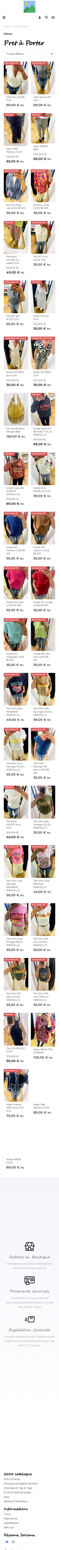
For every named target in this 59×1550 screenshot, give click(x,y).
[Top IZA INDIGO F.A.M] (16, 1029)
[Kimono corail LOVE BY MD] (43, 185)
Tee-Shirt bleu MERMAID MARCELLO (14, 711)
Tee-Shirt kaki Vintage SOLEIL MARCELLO (42, 824)
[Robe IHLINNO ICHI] (43, 353)
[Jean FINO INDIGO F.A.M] (16, 129)
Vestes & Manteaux (16, 1501)
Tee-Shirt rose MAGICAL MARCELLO (41, 883)
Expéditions (11, 1523)
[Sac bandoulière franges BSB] (16, 409)
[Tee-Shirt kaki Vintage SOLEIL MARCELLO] (43, 802)
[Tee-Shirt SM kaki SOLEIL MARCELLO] (16, 974)
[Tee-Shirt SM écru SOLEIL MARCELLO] (43, 919)
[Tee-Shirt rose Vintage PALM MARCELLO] (16, 919)
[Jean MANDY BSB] (43, 128)
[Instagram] (13, 1542)
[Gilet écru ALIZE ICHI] (16, 78)
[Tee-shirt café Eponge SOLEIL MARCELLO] (43, 689)
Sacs (6, 1496)
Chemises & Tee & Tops (18, 1488)
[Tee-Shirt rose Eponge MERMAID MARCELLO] (16, 861)
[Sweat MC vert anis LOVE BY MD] (43, 634)
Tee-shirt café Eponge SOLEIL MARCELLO (42, 711)
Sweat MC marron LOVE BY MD (41, 550)
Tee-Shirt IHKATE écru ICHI (13, 824)
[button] (4, 17)
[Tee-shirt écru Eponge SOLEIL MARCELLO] (16, 744)
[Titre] (29, 7)
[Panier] (53, 17)
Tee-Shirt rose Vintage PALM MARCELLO (14, 942)
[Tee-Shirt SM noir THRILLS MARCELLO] (43, 974)
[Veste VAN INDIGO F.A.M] (43, 1085)
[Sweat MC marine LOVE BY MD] (16, 528)
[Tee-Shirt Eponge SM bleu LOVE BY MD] (43, 744)
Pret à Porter (12, 1479)
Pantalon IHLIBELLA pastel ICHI (12, 259)
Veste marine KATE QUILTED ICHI (15, 1107)
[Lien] (40, 17)
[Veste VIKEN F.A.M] (16, 1140)
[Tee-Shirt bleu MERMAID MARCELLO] (16, 689)
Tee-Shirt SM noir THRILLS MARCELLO (41, 996)
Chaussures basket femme (20, 1483)
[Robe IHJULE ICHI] (43, 296)
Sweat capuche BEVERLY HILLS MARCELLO (42, 431)
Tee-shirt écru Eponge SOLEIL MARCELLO (15, 766)
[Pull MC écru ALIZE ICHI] (43, 237)
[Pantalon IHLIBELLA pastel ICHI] (16, 237)
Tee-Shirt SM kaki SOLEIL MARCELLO (13, 996)
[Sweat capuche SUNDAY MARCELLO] (16, 468)
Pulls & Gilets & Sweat (17, 1492)
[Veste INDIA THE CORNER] (43, 1030)
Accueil (7, 26)
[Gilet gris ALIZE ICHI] (43, 78)
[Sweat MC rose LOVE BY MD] (16, 582)
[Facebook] (7, 1542)
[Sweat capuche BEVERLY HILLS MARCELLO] (43, 409)
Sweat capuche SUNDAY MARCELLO (15, 491)
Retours (9, 1527)
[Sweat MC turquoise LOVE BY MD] (16, 634)
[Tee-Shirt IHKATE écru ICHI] (16, 802)
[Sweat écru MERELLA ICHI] (43, 468)
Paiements (10, 1518)
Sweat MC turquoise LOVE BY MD (15, 657)
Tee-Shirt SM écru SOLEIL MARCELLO (40, 942)
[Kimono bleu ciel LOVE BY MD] (16, 185)
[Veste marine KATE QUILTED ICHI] (16, 1085)
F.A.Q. (7, 1514)
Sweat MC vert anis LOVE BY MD (41, 657)
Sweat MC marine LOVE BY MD (15, 550)
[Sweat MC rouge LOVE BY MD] (43, 582)
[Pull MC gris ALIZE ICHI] (16, 296)
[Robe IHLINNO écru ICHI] (16, 353)
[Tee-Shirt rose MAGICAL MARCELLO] (43, 861)
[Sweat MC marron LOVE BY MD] (43, 528)
